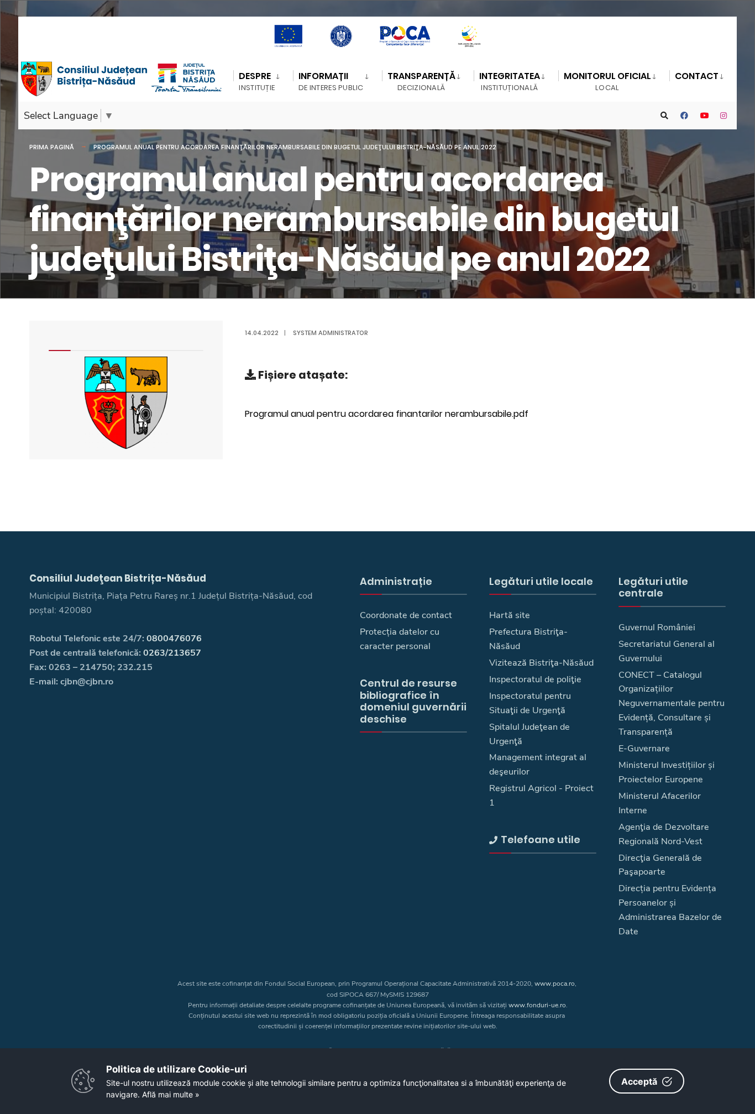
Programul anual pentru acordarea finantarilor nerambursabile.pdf (386, 413)
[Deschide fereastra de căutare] (664, 115)
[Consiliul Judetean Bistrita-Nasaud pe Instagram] (724, 115)
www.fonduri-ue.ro (537, 1005)
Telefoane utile (540, 839)
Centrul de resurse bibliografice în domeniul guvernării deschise (413, 701)
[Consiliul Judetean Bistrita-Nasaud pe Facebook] (684, 115)
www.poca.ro (554, 983)
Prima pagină (51, 147)
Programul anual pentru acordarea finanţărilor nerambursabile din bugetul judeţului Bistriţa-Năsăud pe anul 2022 (294, 147)
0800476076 (174, 638)
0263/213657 (172, 653)
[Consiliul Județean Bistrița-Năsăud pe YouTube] (704, 115)
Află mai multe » (171, 1094)
